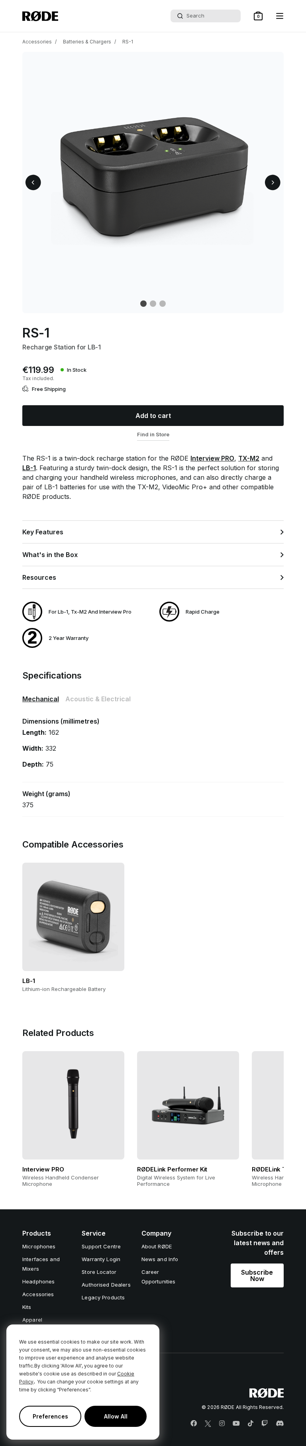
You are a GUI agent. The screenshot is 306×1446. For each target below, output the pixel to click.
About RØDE (156, 1246)
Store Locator (99, 1272)
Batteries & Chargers (87, 42)
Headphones (38, 1281)
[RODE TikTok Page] (250, 1423)
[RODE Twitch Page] (264, 1423)
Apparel (32, 1320)
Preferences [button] (50, 1416)
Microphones (38, 1246)
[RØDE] (40, 16)
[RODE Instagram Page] (222, 1423)
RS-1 (127, 42)
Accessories (37, 42)
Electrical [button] (98, 699)
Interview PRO (212, 458)
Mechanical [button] (40, 699)
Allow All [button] (116, 1416)
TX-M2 (248, 458)
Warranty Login (101, 1259)
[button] (258, 16)
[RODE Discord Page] (280, 1423)
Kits (26, 1307)
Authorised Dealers (106, 1284)
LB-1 (29, 468)
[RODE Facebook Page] (193, 1423)
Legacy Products (103, 1297)
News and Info (159, 1259)
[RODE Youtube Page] (236, 1423)
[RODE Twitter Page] (208, 1423)
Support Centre (101, 1246)
